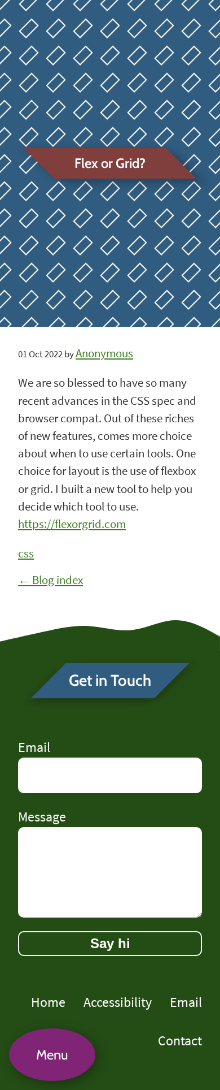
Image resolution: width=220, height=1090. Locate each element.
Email (34, 747)
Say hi (110, 943)
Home (48, 1002)
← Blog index (50, 580)
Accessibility (117, 1002)
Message (42, 816)
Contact (180, 1040)
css (26, 553)
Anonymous (104, 353)
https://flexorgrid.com (72, 524)
